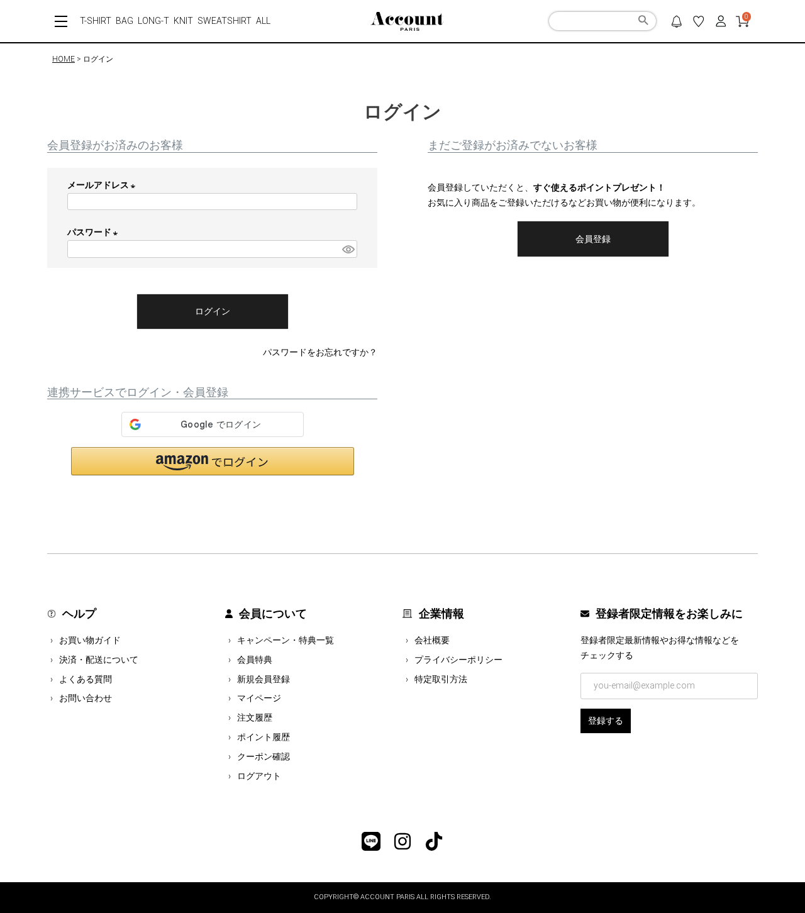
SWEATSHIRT (224, 21)
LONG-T (153, 21)
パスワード (94, 232)
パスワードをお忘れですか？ (320, 352)
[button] (212, 461)
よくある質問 (85, 679)
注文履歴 (254, 717)
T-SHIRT (95, 21)
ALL (263, 21)
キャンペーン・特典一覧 (285, 640)
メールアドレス (103, 185)
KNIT (183, 21)
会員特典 (254, 660)
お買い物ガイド (90, 640)
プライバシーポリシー (458, 660)
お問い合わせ (85, 698)
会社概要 (432, 640)
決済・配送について (98, 660)
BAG (124, 21)
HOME (63, 59)
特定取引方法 (440, 679)
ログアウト (259, 776)
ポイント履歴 (263, 737)
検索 (643, 22)
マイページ (259, 698)
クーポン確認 (263, 756)
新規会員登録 (263, 679)
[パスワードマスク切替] (348, 249)
